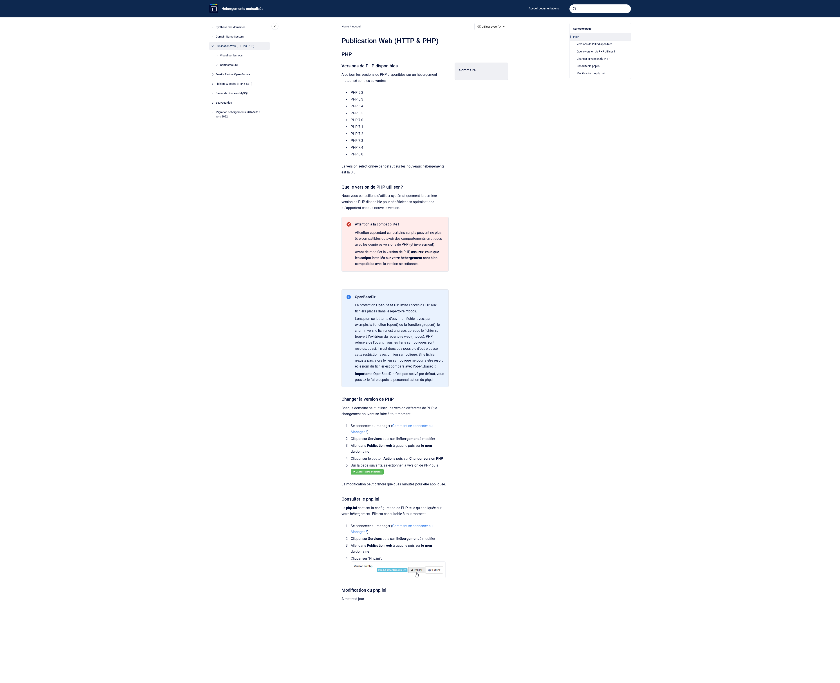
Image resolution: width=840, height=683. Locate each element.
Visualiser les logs (231, 55)
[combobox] (600, 9)
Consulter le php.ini (588, 66)
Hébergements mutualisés (242, 9)
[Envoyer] (574, 8)
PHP (576, 36)
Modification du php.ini (591, 73)
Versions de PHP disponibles (594, 44)
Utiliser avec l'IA (491, 26)
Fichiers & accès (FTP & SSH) (234, 83)
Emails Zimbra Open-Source (233, 74)
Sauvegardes (224, 102)
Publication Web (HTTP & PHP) (235, 46)
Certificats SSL (229, 65)
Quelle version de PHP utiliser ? (596, 51)
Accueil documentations (544, 8)
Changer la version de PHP (593, 58)
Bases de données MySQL (232, 93)
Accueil (356, 26)
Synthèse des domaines (231, 27)
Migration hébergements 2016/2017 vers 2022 (238, 114)
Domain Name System (230, 36)
